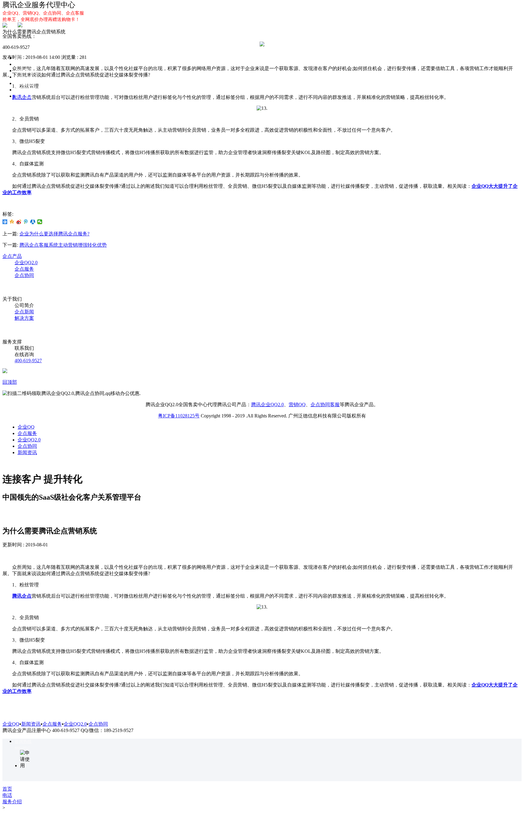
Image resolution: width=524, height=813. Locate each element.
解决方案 (24, 96)
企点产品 (12, 256)
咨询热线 (23, 741)
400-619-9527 (28, 360)
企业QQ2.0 (26, 76)
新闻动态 (24, 89)
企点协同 (24, 83)
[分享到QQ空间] (12, 221)
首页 (19, 57)
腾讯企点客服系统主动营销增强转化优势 (63, 245)
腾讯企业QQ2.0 (267, 404)
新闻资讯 (27, 452)
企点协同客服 (325, 404)
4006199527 (22, 747)
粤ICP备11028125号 (179, 415)
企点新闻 (24, 311)
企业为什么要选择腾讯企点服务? (54, 233)
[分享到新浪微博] (19, 221)
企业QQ (23, 64)
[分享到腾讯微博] (26, 221)
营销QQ (297, 404)
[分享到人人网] (32, 221)
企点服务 (24, 70)
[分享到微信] (39, 221)
